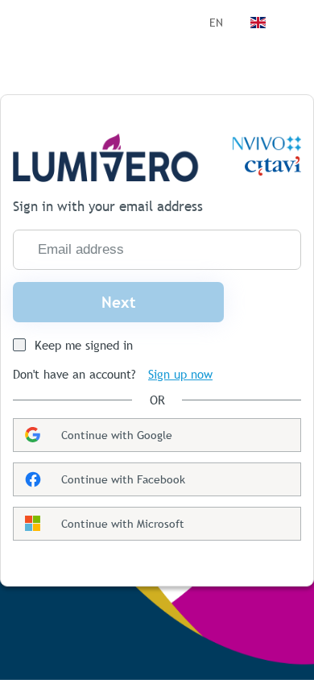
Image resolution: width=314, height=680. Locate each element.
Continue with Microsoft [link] (122, 523)
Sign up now (180, 374)
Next (118, 302)
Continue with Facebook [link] (123, 479)
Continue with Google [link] (116, 435)
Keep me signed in (84, 345)
